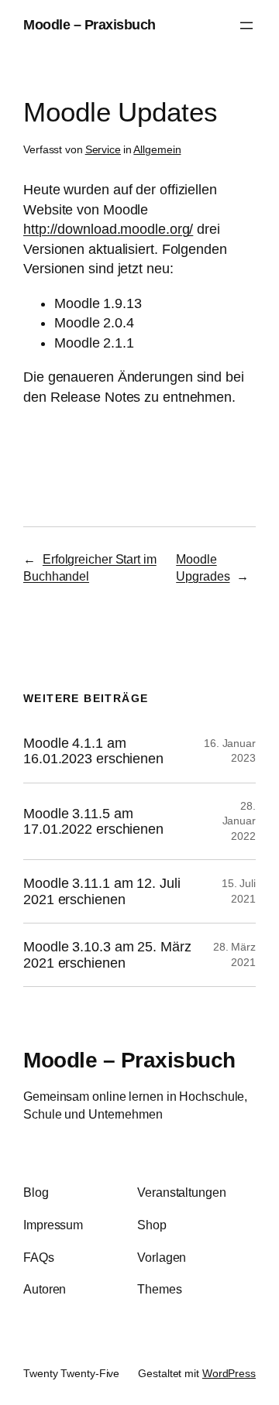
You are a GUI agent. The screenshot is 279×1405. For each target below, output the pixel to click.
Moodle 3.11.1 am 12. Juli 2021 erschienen (102, 891)
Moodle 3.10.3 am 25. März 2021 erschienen (107, 954)
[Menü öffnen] (246, 25)
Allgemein (157, 149)
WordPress (229, 1373)
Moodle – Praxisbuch (89, 25)
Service (103, 149)
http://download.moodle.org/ (108, 229)
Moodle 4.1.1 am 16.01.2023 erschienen (93, 750)
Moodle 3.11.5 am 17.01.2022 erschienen (93, 821)
